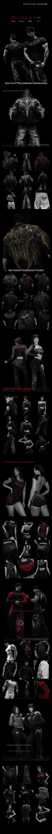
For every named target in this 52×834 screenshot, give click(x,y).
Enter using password (35, 4)
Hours (21, 21)
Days (13, 21)
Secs (38, 21)
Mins (30, 21)
